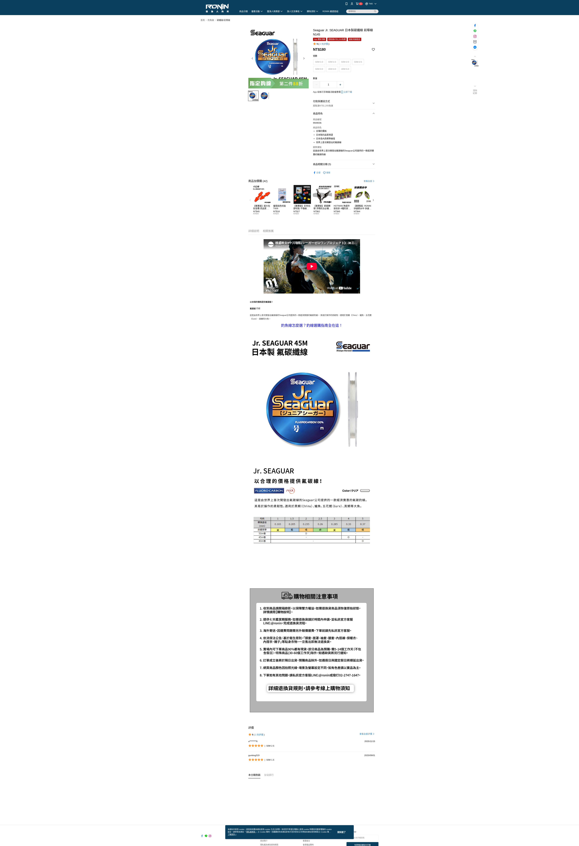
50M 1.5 (332, 62)
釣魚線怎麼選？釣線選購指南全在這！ (312, 325)
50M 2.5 (358, 62)
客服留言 (306, 841)
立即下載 (348, 92)
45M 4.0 (332, 69)
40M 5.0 (345, 69)
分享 (318, 172)
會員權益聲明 (308, 845)
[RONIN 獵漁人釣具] (217, 8)
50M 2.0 (345, 62)
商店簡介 (263, 841)
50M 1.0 (319, 62)
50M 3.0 (319, 69)
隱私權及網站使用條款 (269, 845)
